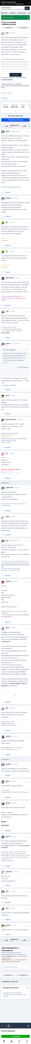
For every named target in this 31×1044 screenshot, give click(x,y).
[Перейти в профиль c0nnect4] (2, 925)
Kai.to (7, 908)
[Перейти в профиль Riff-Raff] (2, 803)
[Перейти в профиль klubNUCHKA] (2, 488)
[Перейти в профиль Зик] (2, 222)
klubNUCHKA (9, 487)
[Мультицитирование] (2, 192)
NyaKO (7, 131)
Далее (24, 126)
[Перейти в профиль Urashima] (2, 581)
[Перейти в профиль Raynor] (2, 781)
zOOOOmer (9, 871)
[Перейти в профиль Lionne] (2, 396)
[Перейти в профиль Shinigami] (2, 198)
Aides (7, 540)
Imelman (8, 736)
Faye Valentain (10, 278)
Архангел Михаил (11, 419)
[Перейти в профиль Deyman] (2, 837)
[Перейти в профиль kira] (2, 453)
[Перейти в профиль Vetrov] (2, 628)
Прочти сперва (9, 17)
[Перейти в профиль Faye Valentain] (2, 278)
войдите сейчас (11, 956)
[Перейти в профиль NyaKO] (2, 131)
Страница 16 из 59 (14, 126)
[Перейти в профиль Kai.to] (2, 908)
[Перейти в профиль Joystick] (2, 344)
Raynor (8, 781)
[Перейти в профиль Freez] (2, 311)
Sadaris (8, 516)
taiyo (7, 708)
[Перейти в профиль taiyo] (2, 708)
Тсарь (7, 33)
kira (7, 453)
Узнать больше (4, 3)
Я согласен (16, 1036)
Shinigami (8, 198)
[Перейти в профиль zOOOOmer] (2, 872)
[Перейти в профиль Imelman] (2, 736)
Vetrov (7, 627)
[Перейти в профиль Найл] (2, 891)
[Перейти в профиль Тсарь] (2, 33)
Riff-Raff (8, 803)
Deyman (8, 836)
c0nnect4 (8, 925)
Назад (6, 126)
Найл (7, 891)
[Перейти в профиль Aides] (2, 541)
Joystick (8, 343)
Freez (7, 311)
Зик (7, 222)
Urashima (8, 581)
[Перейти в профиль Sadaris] (2, 517)
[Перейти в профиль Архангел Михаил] (2, 420)
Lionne (7, 395)
